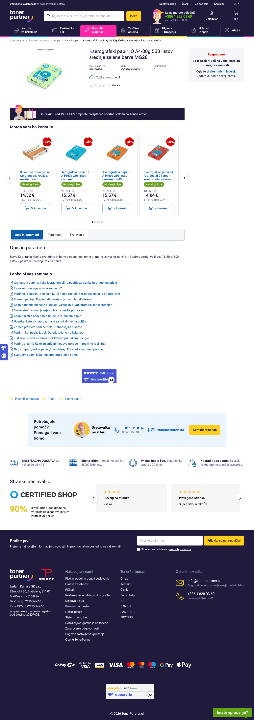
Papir (57, 40)
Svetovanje (77, 235)
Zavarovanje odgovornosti (82, 628)
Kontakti (219, 3)
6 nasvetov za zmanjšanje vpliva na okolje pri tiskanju (50, 310)
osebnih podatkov (180, 549)
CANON (125, 606)
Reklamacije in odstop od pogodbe (88, 595)
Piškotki (70, 589)
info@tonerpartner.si (171, 430)
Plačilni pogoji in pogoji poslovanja (87, 578)
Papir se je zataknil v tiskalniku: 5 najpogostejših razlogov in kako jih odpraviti (67, 294)
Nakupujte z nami (79, 571)
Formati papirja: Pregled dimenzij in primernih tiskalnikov (52, 299)
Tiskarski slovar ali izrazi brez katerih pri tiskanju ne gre (51, 338)
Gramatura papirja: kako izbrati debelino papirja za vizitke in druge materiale (65, 282)
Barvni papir (71, 40)
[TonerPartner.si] (21, 16)
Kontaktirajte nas (205, 430)
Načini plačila (74, 612)
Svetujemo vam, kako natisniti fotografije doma (46, 355)
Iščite (133, 16)
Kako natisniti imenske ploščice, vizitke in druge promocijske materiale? (63, 305)
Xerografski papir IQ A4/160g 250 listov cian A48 (75, 175)
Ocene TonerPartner (78, 639)
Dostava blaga (167, 3)
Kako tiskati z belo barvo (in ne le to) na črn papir (47, 316)
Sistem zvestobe (76, 617)
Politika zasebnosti (77, 584)
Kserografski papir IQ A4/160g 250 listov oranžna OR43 (117, 175)
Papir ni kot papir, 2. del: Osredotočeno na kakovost (49, 332)
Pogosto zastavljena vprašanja (84, 634)
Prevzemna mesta (77, 606)
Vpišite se (212, 18)
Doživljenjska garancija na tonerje (86, 623)
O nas (124, 578)
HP (122, 601)
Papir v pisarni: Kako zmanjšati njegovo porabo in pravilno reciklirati (60, 343)
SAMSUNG (127, 612)
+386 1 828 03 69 (178, 16)
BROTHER (127, 617)
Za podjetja (201, 3)
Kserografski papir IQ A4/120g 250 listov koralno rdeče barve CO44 (158, 177)
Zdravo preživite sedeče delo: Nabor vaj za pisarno (48, 327)
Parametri (54, 235)
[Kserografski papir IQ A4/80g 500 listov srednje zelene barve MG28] (45, 98)
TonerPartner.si (132, 571)
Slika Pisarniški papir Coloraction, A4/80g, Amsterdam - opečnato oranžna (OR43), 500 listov (34, 179)
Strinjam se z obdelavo (166, 549)
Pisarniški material (39, 40)
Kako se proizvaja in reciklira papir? (38, 288)
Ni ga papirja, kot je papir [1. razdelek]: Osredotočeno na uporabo (58, 349)
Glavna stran (17, 40)
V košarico (38, 208)
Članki (185, 3)
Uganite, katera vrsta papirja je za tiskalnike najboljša (50, 321)
